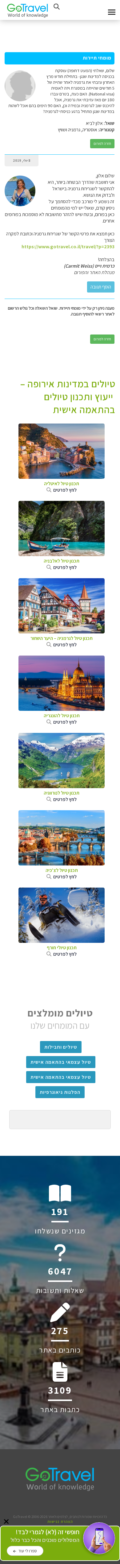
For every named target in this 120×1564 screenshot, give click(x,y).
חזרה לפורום (102, 143)
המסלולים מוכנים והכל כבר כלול (44, 1535)
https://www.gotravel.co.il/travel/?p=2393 (68, 246)
